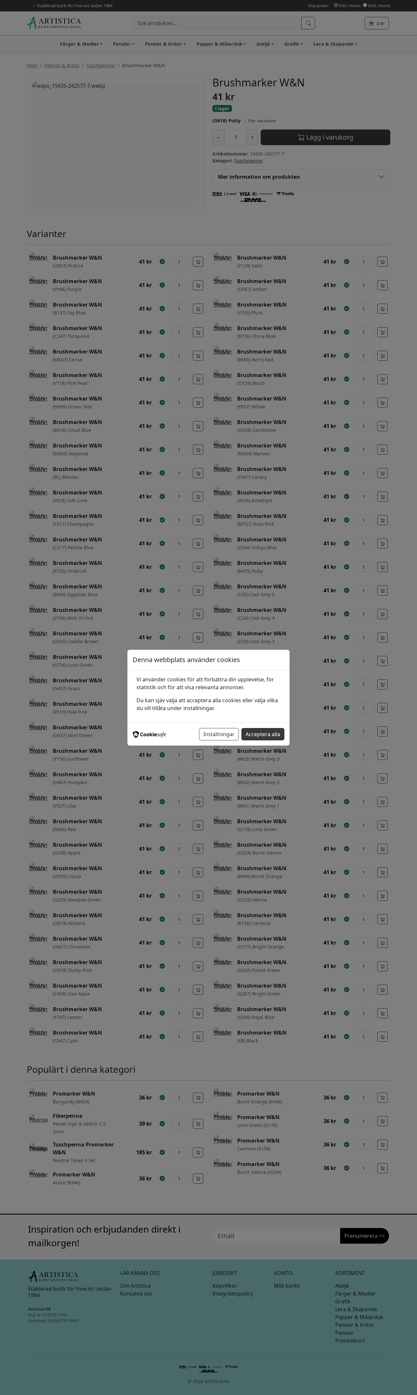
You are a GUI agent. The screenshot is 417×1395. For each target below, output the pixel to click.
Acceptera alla (263, 734)
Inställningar (219, 734)
